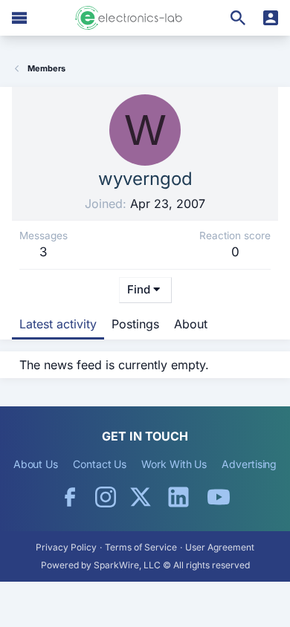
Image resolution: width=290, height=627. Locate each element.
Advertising (249, 464)
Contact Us (99, 464)
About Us (35, 464)
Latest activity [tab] (58, 323)
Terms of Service (141, 547)
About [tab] (190, 323)
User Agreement (219, 547)
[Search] (238, 18)
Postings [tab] (135, 323)
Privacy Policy (66, 547)
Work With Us (174, 464)
